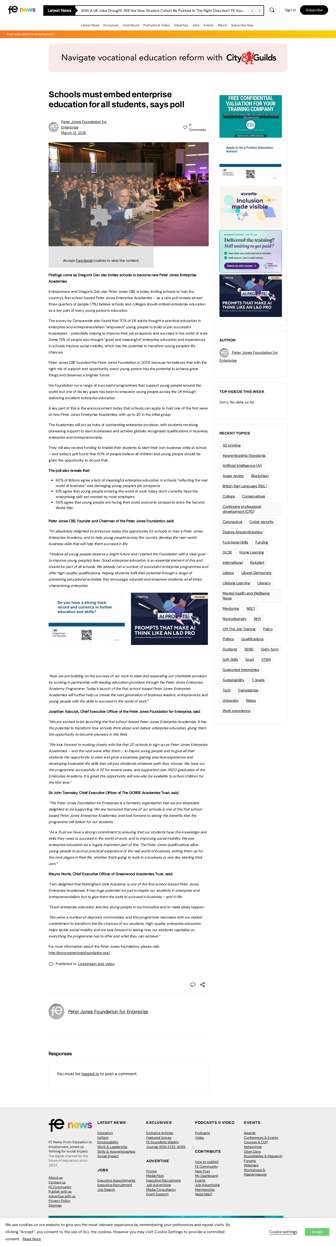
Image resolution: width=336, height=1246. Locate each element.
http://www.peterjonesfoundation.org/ (79, 952)
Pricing (151, 1171)
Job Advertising (158, 1185)
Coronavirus (232, 521)
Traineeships (248, 690)
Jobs (196, 25)
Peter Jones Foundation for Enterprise (108, 1011)
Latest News (90, 25)
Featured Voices (158, 1137)
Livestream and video (96, 963)
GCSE (227, 552)
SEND (249, 649)
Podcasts (202, 1133)
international (233, 562)
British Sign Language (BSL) (245, 486)
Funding (261, 542)
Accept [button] (317, 1232)
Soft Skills (230, 659)
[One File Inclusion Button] (250, 206)
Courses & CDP (256, 1142)
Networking (253, 1147)
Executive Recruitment (114, 1185)
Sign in (290, 10)
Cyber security (261, 521)
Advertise (181, 25)
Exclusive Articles (159, 1133)
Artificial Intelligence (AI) (242, 465)
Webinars (251, 1165)
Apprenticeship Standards (244, 455)
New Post (202, 1171)
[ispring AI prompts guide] (169, 642)
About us (56, 1177)
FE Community (60, 1187)
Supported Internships (241, 669)
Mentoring (231, 608)
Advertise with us (62, 1196)
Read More (32, 1239)
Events (209, 25)
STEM (266, 659)
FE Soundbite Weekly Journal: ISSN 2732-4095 (166, 1144)
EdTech (102, 1137)
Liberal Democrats (256, 572)
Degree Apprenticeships (242, 532)
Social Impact (108, 1156)
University (231, 700)
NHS (257, 618)
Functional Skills (235, 542)
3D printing (231, 445)
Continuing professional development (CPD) (242, 509)
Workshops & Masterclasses (255, 1172)
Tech (226, 690)
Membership (205, 1189)
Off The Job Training (239, 629)
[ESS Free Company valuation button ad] (250, 116)
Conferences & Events (261, 1137)
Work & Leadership (112, 1147)
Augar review (233, 475)
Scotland (230, 649)
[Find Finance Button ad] (250, 250)
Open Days (252, 1151)
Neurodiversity (234, 618)
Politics (228, 639)
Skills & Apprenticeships (116, 1151)
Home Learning (251, 552)
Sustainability (233, 680)
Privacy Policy (59, 1200)
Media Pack (155, 1175)
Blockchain (260, 475)
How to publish (206, 1162)
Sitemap (55, 1205)
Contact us (57, 1182)
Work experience (236, 710)
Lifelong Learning (236, 583)
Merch (222, 25)
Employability (107, 1142)
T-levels (258, 680)
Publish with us (60, 1191)
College (229, 496)
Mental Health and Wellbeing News (246, 596)
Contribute (131, 25)
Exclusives (111, 25)
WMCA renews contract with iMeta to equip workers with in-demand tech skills (148, 10)
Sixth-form (270, 649)
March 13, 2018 (73, 132)
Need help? (203, 1194)
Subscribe (314, 10)
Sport (249, 659)
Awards (250, 1133)
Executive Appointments (116, 1180)
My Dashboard (206, 1175)
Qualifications (252, 639)
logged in (90, 1073)
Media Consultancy (161, 1189)
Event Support (157, 1194)
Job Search (106, 1189)
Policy (268, 629)
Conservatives (253, 496)
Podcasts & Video (156, 25)
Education (105, 1133)
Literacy (264, 583)
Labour (228, 572)
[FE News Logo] (21, 9)
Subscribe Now (242, 25)
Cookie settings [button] (283, 1231)
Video (199, 1137)
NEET (250, 608)
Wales (251, 700)
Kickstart (257, 562)
